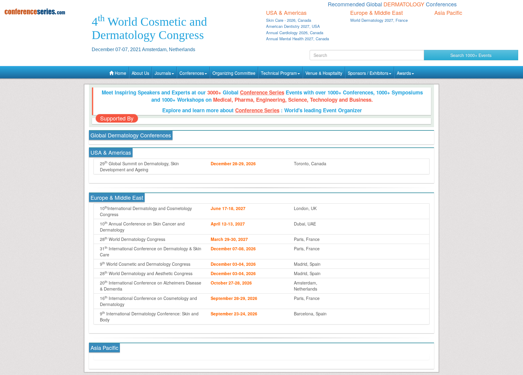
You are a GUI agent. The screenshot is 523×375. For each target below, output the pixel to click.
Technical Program (279, 73)
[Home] (44, 11)
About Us (140, 73)
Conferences (191, 73)
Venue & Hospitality (323, 73)
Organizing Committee (233, 73)
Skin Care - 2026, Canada (288, 20)
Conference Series (262, 92)
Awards (404, 73)
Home (119, 73)
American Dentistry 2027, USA (293, 26)
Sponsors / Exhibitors (368, 73)
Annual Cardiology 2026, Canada (294, 32)
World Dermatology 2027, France (379, 20)
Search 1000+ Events (471, 55)
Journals (163, 73)
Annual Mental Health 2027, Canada (297, 38)
